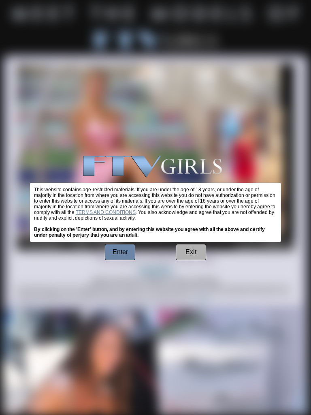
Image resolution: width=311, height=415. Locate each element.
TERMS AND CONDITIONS (106, 212)
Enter (120, 251)
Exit (190, 251)
